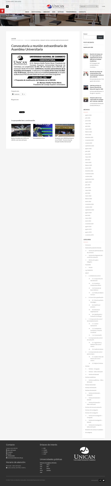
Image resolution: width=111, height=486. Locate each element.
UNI (41, 468)
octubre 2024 (88, 176)
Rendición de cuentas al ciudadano (94, 429)
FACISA (90, 267)
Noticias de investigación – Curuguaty (94, 416)
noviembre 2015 (89, 235)
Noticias (33, 40)
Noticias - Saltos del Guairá (52, 40)
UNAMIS (48, 470)
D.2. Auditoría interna (97, 349)
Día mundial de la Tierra (39, 138)
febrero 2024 (88, 198)
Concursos (88, 245)
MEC (44, 448)
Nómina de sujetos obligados (92, 261)
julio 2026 (87, 118)
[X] (103, 480)
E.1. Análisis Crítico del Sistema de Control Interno (96, 358)
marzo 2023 (88, 218)
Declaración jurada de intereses (93, 248)
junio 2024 (88, 187)
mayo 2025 (88, 157)
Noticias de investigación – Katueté (94, 421)
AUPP (44, 454)
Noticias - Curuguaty (40, 40)
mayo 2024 (88, 190)
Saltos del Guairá (11, 450)
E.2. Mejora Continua (97, 363)
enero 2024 (88, 201)
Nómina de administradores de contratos (95, 251)
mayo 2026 (88, 123)
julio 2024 (87, 185)
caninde (13, 38)
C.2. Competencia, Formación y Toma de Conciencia (96, 330)
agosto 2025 (88, 148)
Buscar (85, 34)
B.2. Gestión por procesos (95, 306)
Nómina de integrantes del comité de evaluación (94, 256)
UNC (47, 466)
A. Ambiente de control (95, 276)
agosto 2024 (88, 182)
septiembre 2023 (89, 210)
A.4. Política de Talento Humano (97, 293)
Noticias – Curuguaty (94, 369)
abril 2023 (87, 215)
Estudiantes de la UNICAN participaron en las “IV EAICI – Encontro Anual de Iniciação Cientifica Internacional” (64, 140)
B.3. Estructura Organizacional (95, 310)
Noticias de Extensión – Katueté (94, 398)
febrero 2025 (88, 165)
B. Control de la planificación (96, 297)
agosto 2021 (88, 226)
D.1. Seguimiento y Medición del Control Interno (96, 344)
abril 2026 (87, 126)
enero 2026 (88, 134)
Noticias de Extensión (90, 387)
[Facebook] (7, 6)
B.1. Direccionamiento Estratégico (96, 301)
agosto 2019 (88, 229)
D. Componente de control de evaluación (94, 339)
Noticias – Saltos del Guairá (96, 371)
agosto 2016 (88, 232)
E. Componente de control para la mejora (94, 353)
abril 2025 (87, 159)
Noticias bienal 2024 (90, 385)
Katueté (9, 454)
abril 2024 (87, 193)
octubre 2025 (88, 143)
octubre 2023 (88, 207)
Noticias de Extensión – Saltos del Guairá (94, 403)
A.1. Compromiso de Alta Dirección (96, 279)
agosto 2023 (88, 212)
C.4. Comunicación (97, 335)
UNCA (47, 465)
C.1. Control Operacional (94, 324)
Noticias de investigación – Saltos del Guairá (94, 426)
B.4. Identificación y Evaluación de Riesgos (96, 315)
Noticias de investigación (91, 410)
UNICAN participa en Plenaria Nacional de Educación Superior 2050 (96, 87)
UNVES (48, 468)
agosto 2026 (88, 115)
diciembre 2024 (89, 171)
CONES (45, 450)
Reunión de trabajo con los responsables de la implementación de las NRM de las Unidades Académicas (96, 57)
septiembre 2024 (89, 179)
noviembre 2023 (89, 204)
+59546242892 (11, 456)
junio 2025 (88, 154)
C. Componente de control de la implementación (94, 320)
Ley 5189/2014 (89, 270)
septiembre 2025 (89, 146)
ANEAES (45, 452)
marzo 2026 (88, 129)
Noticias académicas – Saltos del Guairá (95, 381)
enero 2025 (88, 168)
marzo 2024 (88, 196)
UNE (41, 466)
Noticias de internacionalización (93, 407)
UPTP (41, 470)
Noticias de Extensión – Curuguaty (94, 394)
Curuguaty (10, 452)
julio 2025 (87, 151)
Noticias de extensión (90, 390)
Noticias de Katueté (63, 40)
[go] (97, 6)
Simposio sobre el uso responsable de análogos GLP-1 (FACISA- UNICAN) (96, 99)
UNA (41, 465)
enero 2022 (88, 221)
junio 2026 (88, 120)
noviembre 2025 (89, 140)
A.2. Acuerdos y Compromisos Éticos (95, 284)
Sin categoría (88, 432)
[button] (2, 11)
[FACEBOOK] (100, 480)
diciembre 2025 (89, 137)
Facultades (88, 264)
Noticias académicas (90, 377)
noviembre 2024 (89, 173)
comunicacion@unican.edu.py (15, 458)
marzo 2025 (88, 162)
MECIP (87, 273)
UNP (41, 472)
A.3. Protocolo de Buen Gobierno (95, 289)
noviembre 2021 (89, 224)
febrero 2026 (88, 132)
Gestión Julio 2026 (88, 47)
